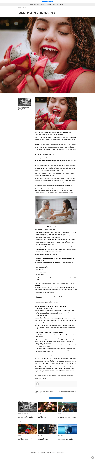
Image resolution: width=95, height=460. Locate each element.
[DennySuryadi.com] (47, 2)
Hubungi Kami (43, 4)
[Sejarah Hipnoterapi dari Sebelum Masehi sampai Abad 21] (47, 429)
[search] (76, 1)
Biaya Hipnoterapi (33, 4)
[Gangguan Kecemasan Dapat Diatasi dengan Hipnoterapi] (27, 429)
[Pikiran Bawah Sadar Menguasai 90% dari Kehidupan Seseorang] (67, 429)
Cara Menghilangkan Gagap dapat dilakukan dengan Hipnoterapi (23, 108)
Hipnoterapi (49, 4)
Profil (38, 4)
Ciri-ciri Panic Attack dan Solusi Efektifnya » (67, 391)
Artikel (53, 4)
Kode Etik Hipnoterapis (60, 4)
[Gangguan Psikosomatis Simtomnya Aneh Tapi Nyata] (47, 407)
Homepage (20, 7)
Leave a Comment (55, 397)
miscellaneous (25, 413)
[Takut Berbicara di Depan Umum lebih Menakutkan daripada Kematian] (67, 407)
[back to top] (92, 457)
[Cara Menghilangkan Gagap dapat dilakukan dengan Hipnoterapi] (24, 102)
